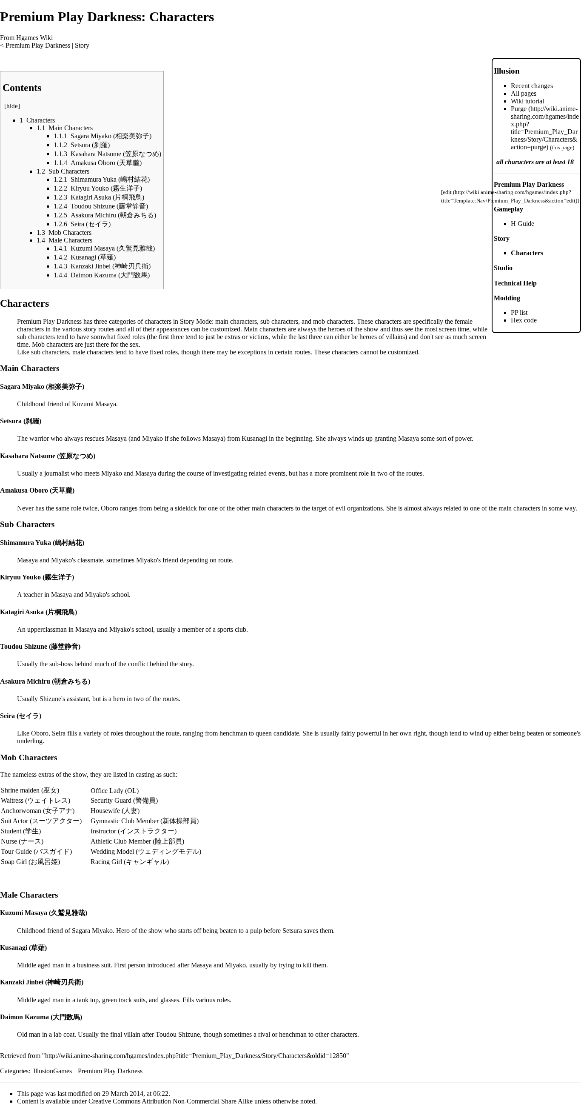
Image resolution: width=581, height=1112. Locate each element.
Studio (503, 267)
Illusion (507, 70)
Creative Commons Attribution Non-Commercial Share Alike (170, 1101)
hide (12, 106)
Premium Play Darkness (38, 45)
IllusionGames (52, 1071)
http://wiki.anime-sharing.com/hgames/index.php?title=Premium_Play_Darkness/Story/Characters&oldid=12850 (195, 1055)
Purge (519, 108)
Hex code (524, 320)
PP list (519, 312)
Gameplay (508, 209)
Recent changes (532, 85)
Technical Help (515, 283)
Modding (507, 298)
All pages (523, 93)
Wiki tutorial (527, 101)
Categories (14, 1071)
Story (82, 45)
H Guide (522, 223)
